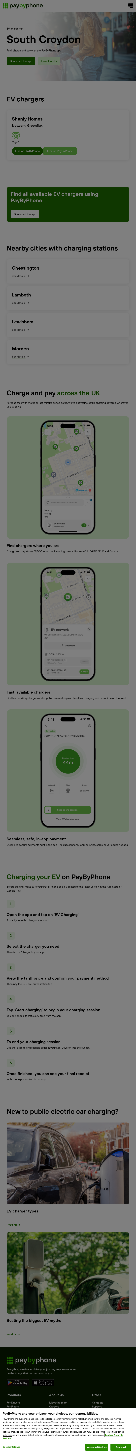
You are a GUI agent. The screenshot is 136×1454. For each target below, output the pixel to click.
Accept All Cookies (96, 1447)
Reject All (121, 1447)
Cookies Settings (11, 1447)
